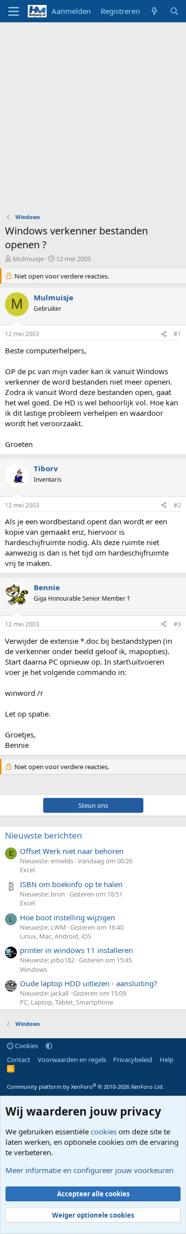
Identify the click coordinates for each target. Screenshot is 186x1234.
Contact (18, 1059)
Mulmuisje (28, 258)
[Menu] (13, 11)
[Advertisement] (93, 120)
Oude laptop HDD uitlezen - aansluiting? (88, 983)
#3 (177, 624)
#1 (177, 334)
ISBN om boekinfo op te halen (71, 884)
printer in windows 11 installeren (76, 950)
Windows (33, 969)
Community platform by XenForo (85, 1086)
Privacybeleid (132, 1059)
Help (167, 1059)
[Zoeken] (174, 11)
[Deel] (163, 334)
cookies (104, 1131)
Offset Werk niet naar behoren (72, 851)
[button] (49, 1045)
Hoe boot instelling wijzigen (67, 917)
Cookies (25, 1045)
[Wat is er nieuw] (154, 11)
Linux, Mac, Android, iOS (55, 936)
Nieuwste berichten (43, 835)
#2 (177, 505)
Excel (27, 869)
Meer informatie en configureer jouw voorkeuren (89, 1170)
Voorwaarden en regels (72, 1059)
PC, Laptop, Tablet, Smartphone (66, 1002)
